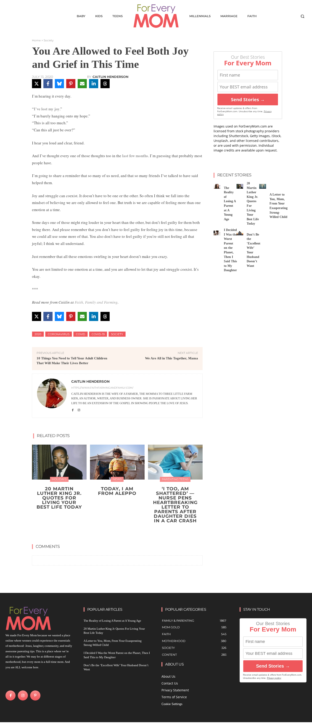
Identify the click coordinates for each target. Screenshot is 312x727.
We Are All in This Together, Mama (171, 358)
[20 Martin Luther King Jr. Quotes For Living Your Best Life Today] (59, 462)
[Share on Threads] (105, 83)
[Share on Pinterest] (70, 83)
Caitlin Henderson (110, 76)
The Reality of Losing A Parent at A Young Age (112, 620)
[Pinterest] (35, 695)
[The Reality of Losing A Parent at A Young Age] (217, 186)
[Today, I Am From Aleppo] (117, 462)
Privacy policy (274, 678)
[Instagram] (78, 409)
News (117, 479)
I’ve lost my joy (47, 109)
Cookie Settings (171, 704)
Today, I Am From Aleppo (117, 491)
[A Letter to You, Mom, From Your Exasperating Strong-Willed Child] (262, 186)
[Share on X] (36, 83)
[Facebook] (72, 409)
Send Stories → (248, 99)
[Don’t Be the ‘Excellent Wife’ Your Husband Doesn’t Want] (239, 233)
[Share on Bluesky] (59, 83)
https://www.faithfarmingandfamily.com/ (102, 387)
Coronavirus (58, 334)
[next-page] (120, 531)
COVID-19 (98, 334)
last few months (134, 156)
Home (36, 40)
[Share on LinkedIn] (93, 83)
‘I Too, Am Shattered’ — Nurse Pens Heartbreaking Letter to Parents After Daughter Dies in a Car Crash (175, 504)
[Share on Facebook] (48, 83)
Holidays (59, 479)
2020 (37, 334)
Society (49, 40)
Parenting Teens (175, 479)
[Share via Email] (82, 83)
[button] (302, 16)
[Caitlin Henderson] (52, 396)
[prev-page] (113, 531)
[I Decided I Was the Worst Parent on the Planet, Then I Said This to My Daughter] (217, 233)
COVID (80, 334)
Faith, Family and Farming (96, 302)
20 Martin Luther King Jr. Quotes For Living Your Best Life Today (59, 498)
